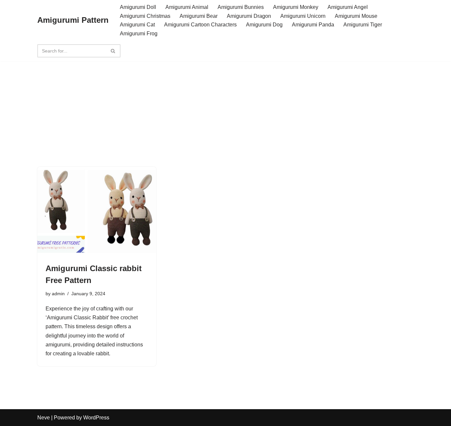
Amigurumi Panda (313, 24)
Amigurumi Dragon (249, 16)
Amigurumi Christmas (145, 16)
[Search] (113, 50)
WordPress (96, 417)
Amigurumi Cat (137, 24)
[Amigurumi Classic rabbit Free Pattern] (96, 211)
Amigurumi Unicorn (303, 16)
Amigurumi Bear (199, 16)
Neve (43, 417)
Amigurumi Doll (138, 7)
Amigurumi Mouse (356, 16)
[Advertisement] (225, 102)
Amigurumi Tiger (362, 24)
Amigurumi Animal (186, 7)
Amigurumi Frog (138, 33)
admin (58, 293)
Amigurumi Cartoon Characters (200, 24)
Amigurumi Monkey (295, 7)
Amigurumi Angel (348, 7)
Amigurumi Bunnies (241, 7)
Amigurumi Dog (264, 24)
